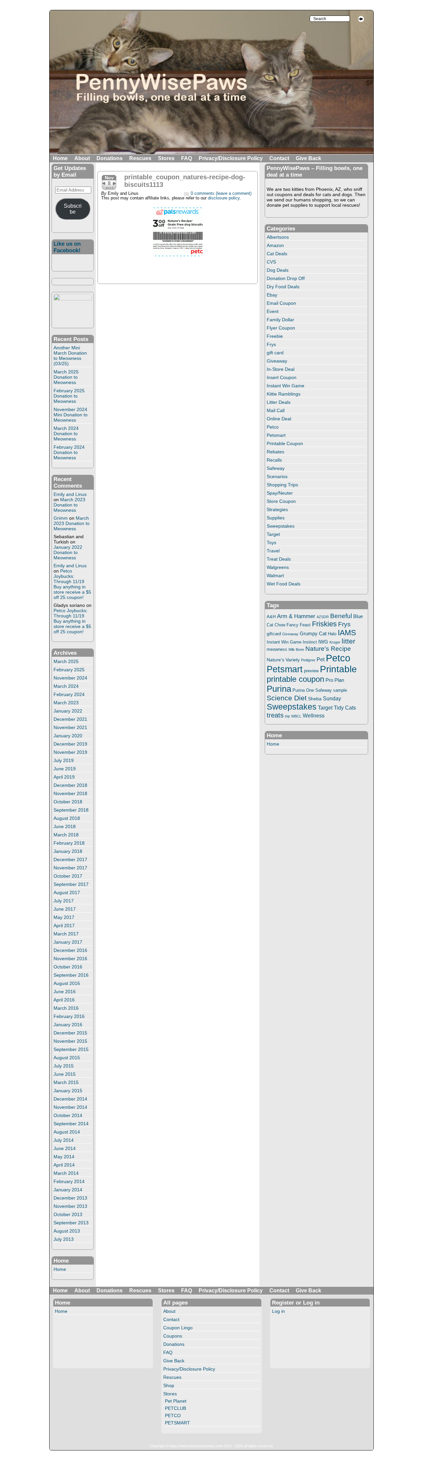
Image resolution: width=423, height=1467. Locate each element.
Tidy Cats (345, 708)
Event (273, 311)
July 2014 (64, 1140)
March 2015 (66, 1082)
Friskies (324, 624)
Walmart (275, 575)
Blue (358, 616)
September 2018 (71, 810)
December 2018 (70, 785)
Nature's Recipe (328, 648)
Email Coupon (281, 303)
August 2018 (67, 818)
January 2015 (68, 1090)
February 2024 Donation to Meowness (69, 452)
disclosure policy (224, 198)
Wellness (314, 715)
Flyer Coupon (281, 328)
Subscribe (73, 209)
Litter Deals (278, 402)
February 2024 (69, 694)
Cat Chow (276, 625)
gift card (275, 352)
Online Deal (279, 418)
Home (60, 158)
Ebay (272, 294)
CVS (271, 261)
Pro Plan (335, 680)
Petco (273, 427)
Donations (109, 158)
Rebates (275, 451)
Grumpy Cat (313, 633)
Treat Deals (279, 559)
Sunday (332, 698)
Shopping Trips (282, 484)
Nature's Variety (283, 659)
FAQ (186, 158)
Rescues (140, 158)
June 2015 (65, 1074)
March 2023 (66, 702)
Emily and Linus (70, 494)
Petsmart (276, 435)
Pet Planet (175, 1401)
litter (348, 641)
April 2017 (64, 925)
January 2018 (68, 851)
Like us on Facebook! (67, 247)
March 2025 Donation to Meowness (66, 377)
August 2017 (67, 892)
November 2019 (70, 752)
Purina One (303, 690)
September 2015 (71, 1049)
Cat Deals (277, 253)
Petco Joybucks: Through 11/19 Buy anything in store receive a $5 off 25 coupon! (72, 584)
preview (311, 670)
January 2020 (68, 735)
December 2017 (70, 859)
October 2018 (68, 801)
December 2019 (70, 744)
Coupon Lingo (178, 1327)
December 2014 (70, 1098)
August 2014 (67, 1132)
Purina (279, 689)
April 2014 (64, 1165)
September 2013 (71, 1222)
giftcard (274, 633)
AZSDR (323, 617)
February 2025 (69, 669)
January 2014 (68, 1189)
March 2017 (66, 933)
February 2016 (69, 1016)
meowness (277, 649)
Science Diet (287, 698)
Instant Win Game (285, 385)
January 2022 (68, 711)
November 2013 (70, 1206)
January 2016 (68, 1024)
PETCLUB (175, 1408)
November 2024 (70, 678)
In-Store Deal (280, 369)
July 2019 (64, 760)
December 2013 (70, 1198)
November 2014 (70, 1107)
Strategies (277, 509)
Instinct (310, 642)
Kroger (334, 642)
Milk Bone (296, 649)
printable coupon (295, 679)
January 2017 (68, 942)
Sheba (315, 698)
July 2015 (64, 1065)
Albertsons (278, 237)
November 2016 (70, 958)
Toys (271, 542)
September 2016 (71, 975)
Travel (273, 550)
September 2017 (71, 884)
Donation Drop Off (286, 278)
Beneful (341, 615)
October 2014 (68, 1115)
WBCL (296, 716)
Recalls (274, 460)
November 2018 (70, 793)
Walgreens (278, 567)
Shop (168, 1385)
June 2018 (65, 826)
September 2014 (71, 1123)
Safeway (276, 468)
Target (273, 534)
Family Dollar (280, 319)
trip (287, 716)
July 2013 (64, 1239)
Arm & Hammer (296, 616)
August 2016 (67, 983)
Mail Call (276, 410)
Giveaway (277, 361)
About (82, 158)
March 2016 (66, 1008)
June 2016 (65, 991)
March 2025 (66, 661)
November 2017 (70, 867)
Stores (166, 158)
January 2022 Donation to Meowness (68, 552)
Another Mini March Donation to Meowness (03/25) (70, 355)
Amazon (275, 245)
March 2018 (66, 834)
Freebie (275, 336)
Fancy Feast (299, 624)
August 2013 (67, 1231)
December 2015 (70, 1032)
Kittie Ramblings (283, 394)
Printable (338, 669)
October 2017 (68, 876)
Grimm (61, 518)
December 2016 (70, 950)
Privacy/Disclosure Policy (231, 158)
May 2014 (64, 1156)
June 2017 (65, 909)
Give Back (308, 158)
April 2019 (64, 777)
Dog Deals (277, 270)
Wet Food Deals (283, 583)
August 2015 (67, 1057)
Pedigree (308, 660)
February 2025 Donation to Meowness (69, 396)
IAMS (347, 632)
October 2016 (68, 966)
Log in (278, 1311)
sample (340, 690)
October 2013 (68, 1214)
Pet (321, 659)
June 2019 (65, 768)
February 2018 (69, 843)
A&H (271, 616)
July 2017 (64, 900)
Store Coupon (281, 501)
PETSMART (177, 1422)
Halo (332, 634)
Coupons (172, 1336)
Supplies (276, 517)
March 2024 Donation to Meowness (66, 433)
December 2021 (70, 719)
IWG (323, 642)
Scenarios (277, 476)
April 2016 (64, 999)
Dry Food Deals (283, 286)
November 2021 (70, 727)
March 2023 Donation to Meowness (69, 505)
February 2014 (69, 1181)
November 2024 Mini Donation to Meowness (71, 415)
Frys (271, 344)
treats (275, 715)
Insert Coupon (281, 377)
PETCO (173, 1415)
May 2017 (64, 917)
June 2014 (65, 1148)
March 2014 (66, 1173)
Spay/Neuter (280, 493)
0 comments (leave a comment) (221, 193)
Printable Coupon (285, 443)
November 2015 (70, 1041)
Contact (279, 158)
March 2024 (66, 686)
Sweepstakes (280, 526)
